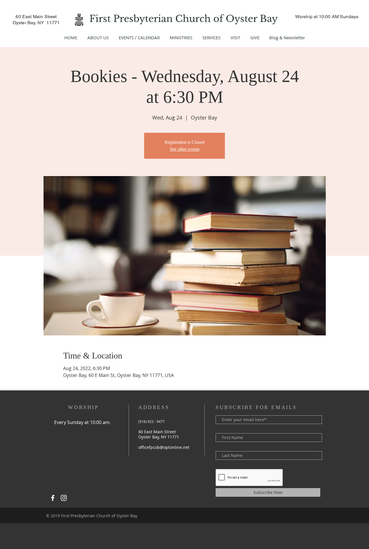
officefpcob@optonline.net (163, 447)
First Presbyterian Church (151, 19)
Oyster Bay (253, 19)
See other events (184, 149)
